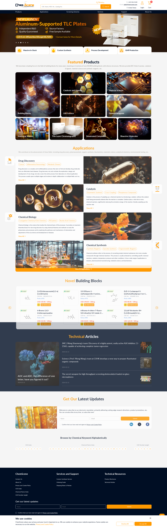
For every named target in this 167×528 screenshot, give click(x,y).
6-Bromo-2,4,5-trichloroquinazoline (44, 309)
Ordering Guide (61, 482)
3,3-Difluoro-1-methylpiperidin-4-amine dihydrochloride (90, 291)
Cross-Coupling (110, 191)
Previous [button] (9, 305)
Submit (135, 417)
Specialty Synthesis (109, 247)
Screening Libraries (72, 12)
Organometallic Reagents (127, 247)
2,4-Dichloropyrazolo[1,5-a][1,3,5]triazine (47, 290)
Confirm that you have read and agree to (82, 423)
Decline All (125, 524)
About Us (148, 12)
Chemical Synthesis (96, 243)
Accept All (143, 524)
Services (100, 12)
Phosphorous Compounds (127, 191)
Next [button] (157, 305)
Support (124, 12)
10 (150, 447)
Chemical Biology (27, 215)
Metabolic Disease (54, 163)
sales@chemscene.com (130, 4)
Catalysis (91, 187)
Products (18, 12)
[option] (83, 33)
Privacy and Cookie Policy (94, 423)
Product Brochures (110, 479)
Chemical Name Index (22, 492)
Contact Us (18, 479)
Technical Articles (110, 482)
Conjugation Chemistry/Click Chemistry (32, 219)
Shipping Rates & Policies (64, 485)
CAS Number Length (21, 495)
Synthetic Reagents (93, 247)
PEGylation (53, 219)
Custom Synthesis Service (64, 479)
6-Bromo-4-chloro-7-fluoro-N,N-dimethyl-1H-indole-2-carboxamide (91, 311)
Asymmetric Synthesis (94, 191)
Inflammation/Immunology (36, 163)
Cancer (21, 163)
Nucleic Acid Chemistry (67, 219)
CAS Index (18, 489)
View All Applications (82, 269)
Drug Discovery (26, 159)
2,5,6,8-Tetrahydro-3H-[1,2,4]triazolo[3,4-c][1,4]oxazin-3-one (133, 311)
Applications (44, 12)
